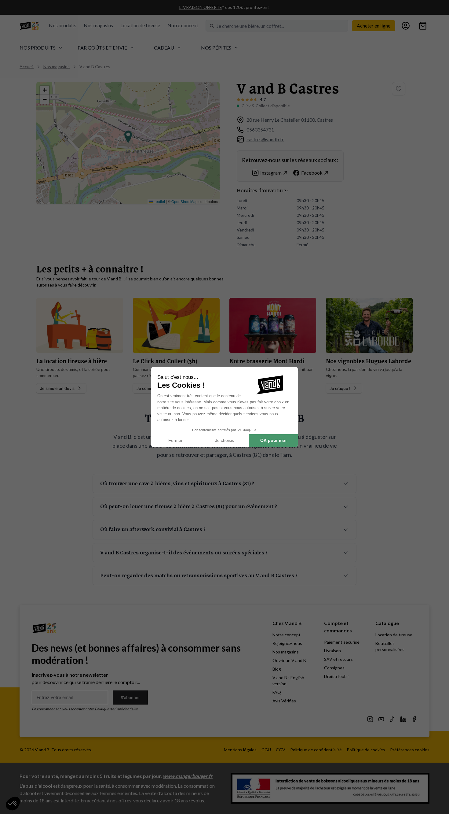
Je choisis (224, 440)
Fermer (175, 440)
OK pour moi (273, 440)
